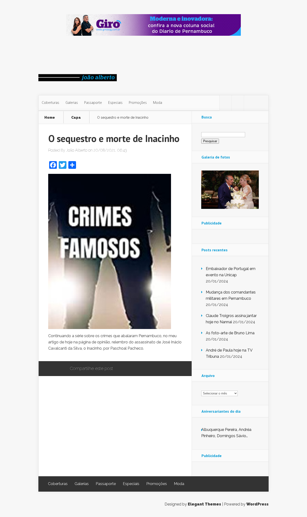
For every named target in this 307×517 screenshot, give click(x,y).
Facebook (130, 369)
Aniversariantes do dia (221, 411)
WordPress (257, 504)
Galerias (71, 102)
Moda (157, 102)
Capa (76, 117)
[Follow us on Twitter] (226, 103)
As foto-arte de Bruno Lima (230, 333)
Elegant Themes (204, 504)
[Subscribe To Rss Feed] (250, 103)
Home (49, 117)
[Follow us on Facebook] (238, 103)
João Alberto (76, 150)
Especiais (115, 102)
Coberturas (50, 102)
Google (121, 369)
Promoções (138, 102)
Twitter (139, 369)
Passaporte (93, 102)
